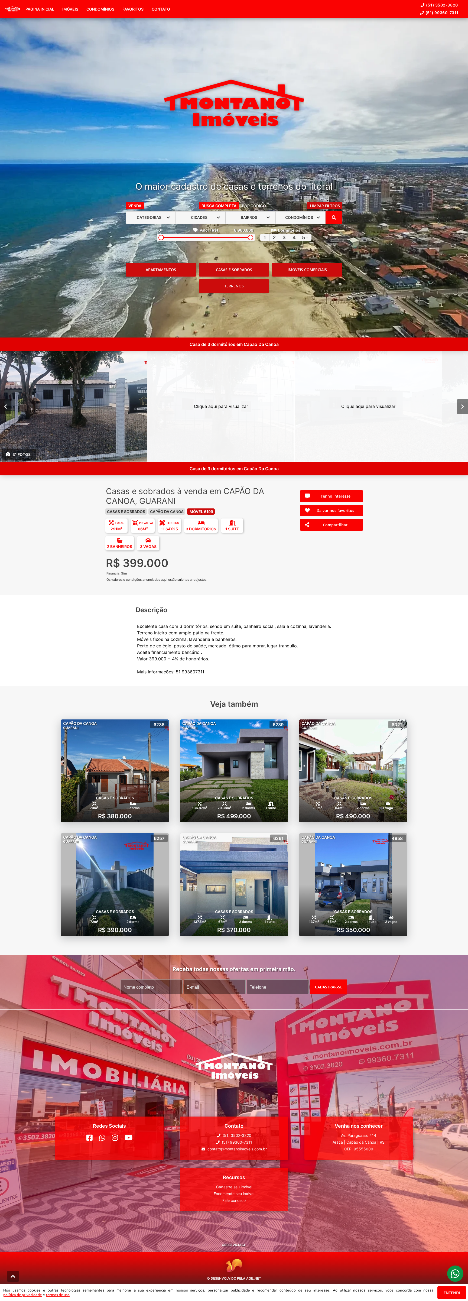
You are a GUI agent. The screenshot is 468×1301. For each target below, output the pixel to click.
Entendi (452, 1292)
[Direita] (462, 406)
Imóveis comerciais (307, 269)
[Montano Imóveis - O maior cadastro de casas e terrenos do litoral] (234, 103)
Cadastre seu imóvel (234, 1187)
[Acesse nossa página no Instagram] (115, 1137)
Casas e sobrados (234, 269)
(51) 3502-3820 (442, 5)
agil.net (253, 1278)
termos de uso (58, 1294)
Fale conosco (234, 1200)
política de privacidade (22, 1294)
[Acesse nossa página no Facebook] (89, 1137)
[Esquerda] (5, 406)
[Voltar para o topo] (13, 1276)
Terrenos (234, 285)
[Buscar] (334, 217)
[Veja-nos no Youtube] (128, 1137)
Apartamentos (161, 269)
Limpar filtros (325, 205)
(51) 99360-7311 (442, 12)
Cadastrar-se (328, 986)
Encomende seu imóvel (234, 1193)
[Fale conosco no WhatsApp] (102, 1137)
